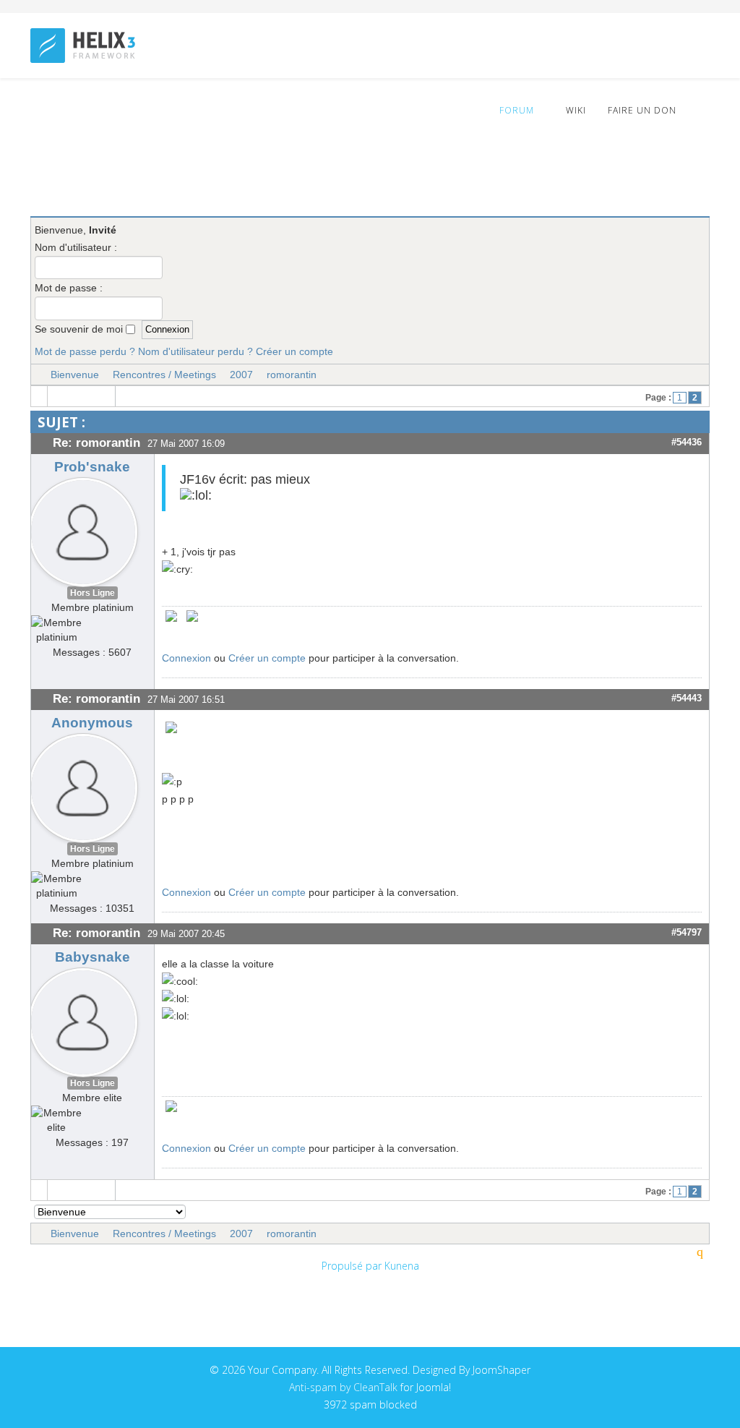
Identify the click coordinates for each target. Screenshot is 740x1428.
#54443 (686, 698)
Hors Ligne (92, 593)
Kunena (401, 1266)
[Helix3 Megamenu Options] (704, 109)
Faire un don (642, 110)
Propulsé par (353, 1266)
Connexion (186, 658)
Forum (515, 110)
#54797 (686, 932)
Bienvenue (75, 374)
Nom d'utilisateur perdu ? (195, 351)
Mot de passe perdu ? (85, 351)
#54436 (686, 442)
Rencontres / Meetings (164, 374)
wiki (574, 110)
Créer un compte (294, 351)
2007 (241, 374)
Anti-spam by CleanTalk (343, 1387)
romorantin (292, 374)
